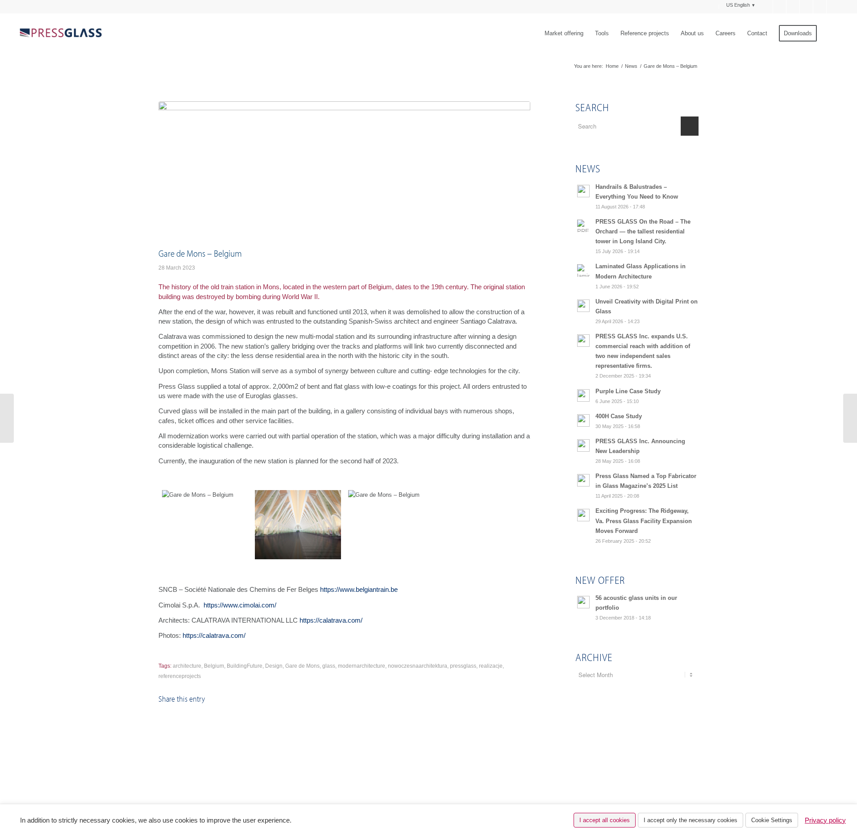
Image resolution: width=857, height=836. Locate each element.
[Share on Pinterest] (376, 724)
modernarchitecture (361, 666)
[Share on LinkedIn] (437, 724)
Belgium (214, 666)
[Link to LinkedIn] (806, 6)
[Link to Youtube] (819, 6)
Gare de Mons (302, 666)
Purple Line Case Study (628, 391)
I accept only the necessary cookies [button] (690, 820)
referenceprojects (179, 676)
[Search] (831, 33)
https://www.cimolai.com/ (240, 605)
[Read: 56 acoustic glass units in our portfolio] (583, 602)
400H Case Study (618, 416)
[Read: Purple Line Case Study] (583, 395)
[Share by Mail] (499, 724)
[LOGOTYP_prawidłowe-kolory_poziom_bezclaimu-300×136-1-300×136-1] (60, 33)
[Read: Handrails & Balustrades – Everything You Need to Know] (583, 191)
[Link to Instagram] (833, 6)
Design (274, 666)
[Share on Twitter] (252, 724)
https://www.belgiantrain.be (359, 589)
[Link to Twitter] (779, 6)
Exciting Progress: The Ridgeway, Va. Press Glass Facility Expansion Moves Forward (643, 520)
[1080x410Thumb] (344, 172)
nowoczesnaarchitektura (417, 666)
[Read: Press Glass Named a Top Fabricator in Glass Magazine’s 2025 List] (583, 480)
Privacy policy (825, 820)
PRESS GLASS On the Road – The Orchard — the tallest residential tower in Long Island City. (643, 231)
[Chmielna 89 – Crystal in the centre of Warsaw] (7, 418)
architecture (187, 666)
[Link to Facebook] (766, 6)
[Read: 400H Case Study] (583, 420)
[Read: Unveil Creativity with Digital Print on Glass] (583, 306)
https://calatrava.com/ (331, 620)
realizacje (491, 666)
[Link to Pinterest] (792, 6)
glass (328, 666)
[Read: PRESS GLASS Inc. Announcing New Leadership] (583, 445)
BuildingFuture (244, 666)
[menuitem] (713, 6)
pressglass (463, 666)
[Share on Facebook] (190, 724)
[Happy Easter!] (850, 418)
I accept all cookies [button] (604, 820)
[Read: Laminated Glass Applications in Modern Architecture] (583, 270)
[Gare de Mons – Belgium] (204, 525)
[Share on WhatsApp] (314, 724)
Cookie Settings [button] (771, 820)
